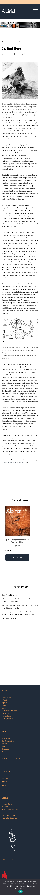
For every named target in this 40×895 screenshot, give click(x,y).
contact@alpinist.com (9, 818)
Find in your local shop (12, 759)
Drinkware (5, 749)
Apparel (4, 744)
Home (3, 42)
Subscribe (20, 2)
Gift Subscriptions (8, 741)
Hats (3, 746)
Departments (11, 42)
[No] (37, 887)
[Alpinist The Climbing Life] (8, 11)
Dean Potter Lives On (9, 595)
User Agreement (7, 719)
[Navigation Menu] (35, 11)
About (4, 708)
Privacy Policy (7, 716)
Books (4, 752)
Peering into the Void (9, 618)
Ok (21, 892)
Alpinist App (6, 703)
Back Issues (6, 738)
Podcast (4, 705)
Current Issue (6, 697)
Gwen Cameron (8, 54)
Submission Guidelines (10, 711)
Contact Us (5, 713)
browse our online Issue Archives (13, 462)
